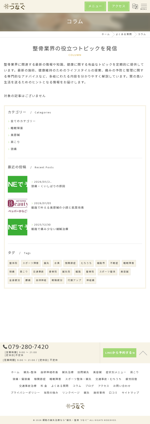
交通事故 (38, 272)
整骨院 (90, 272)
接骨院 (53, 272)
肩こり (15, 142)
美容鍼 (15, 135)
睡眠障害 (17, 128)
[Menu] (143, 6)
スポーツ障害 (31, 263)
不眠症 (114, 263)
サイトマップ (130, 393)
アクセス (119, 6)
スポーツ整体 (107, 272)
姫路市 (101, 263)
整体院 (13, 263)
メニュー (95, 6)
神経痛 (91, 280)
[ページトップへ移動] (143, 353)
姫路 (78, 272)
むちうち (86, 263)
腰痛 (28, 280)
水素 (57, 263)
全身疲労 (14, 280)
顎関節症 (70, 263)
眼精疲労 (57, 280)
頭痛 (14, 149)
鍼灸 (46, 263)
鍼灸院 (66, 272)
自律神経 (41, 280)
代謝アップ (74, 280)
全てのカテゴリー (23, 121)
